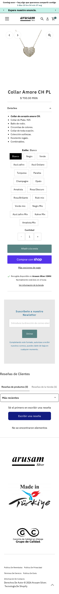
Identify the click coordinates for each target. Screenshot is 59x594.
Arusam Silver (39, 582)
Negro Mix (37, 206)
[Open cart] (53, 18)
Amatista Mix (29, 222)
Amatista (18, 189)
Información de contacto (14, 579)
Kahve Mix (40, 214)
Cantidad (29, 230)
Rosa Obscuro (37, 189)
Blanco (15, 156)
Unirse (29, 333)
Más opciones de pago (29, 267)
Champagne (22, 181)
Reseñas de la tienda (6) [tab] (44, 386)
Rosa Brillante (21, 197)
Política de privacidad (33, 567)
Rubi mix (39, 197)
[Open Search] (42, 18)
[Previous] (3, 10)
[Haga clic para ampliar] (49, 35)
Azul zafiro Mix (20, 214)
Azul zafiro (18, 164)
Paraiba (37, 172)
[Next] (55, 10)
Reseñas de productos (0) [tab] (14, 386)
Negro (29, 156)
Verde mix (20, 206)
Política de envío (30, 573)
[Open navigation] (7, 19)
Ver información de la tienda (31, 285)
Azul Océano (37, 164)
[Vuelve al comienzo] (52, 585)
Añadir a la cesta (29, 248)
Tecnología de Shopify (16, 586)
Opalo (38, 181)
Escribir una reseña (29, 416)
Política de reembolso (13, 567)
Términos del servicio (12, 573)
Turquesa (21, 172)
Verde (42, 156)
